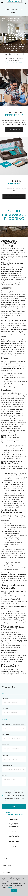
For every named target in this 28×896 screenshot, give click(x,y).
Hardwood (20, 18)
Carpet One (4, 18)
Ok (14, 890)
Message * (4, 775)
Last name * (5, 708)
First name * (5, 698)
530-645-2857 (14, 12)
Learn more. (11, 887)
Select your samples (12, 196)
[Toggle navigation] (2, 3)
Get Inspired (7, 865)
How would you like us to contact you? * (12, 724)
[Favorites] (22, 3)
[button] (19, 3)
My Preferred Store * (7, 765)
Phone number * (6, 734)
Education (7, 872)
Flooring (12, 18)
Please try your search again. (14, 62)
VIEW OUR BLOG (12, 129)
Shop (5, 858)
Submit (14, 806)
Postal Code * (5, 755)
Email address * (6, 744)
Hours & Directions (14, 826)
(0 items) (25, 3)
